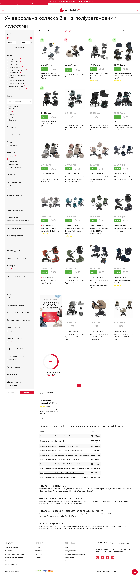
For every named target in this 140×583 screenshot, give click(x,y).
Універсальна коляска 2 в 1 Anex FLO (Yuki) (80, 501)
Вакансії (38, 561)
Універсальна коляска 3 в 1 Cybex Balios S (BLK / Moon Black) (99, 127)
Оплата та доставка (12, 547)
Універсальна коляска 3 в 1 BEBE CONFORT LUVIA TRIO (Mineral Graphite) (50, 123)
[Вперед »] (95, 385)
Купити (44, 69)
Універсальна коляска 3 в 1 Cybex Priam (123, 282)
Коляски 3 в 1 (13, 64)
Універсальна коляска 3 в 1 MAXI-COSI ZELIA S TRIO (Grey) (99, 76)
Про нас (38, 547)
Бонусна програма (72, 551)
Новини (38, 557)
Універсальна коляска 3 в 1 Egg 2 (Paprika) (50, 282)
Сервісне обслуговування (14, 554)
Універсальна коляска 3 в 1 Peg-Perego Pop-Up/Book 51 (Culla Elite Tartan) (123, 127)
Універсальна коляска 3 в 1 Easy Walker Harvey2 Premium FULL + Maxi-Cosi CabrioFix (99, 284)
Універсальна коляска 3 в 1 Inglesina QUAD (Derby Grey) (50, 230)
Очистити (11, 392)
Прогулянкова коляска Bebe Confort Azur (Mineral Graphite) (73, 491)
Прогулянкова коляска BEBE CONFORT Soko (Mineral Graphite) (84, 489)
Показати (27, 392)
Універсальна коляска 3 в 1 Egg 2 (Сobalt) (123, 230)
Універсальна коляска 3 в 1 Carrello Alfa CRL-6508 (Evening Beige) (99, 337)
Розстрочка (9, 551)
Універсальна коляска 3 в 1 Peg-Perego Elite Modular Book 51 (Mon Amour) (74, 179)
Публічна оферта (11, 561)
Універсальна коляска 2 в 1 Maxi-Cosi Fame (61, 516)
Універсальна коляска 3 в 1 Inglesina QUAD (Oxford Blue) (123, 178)
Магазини (38, 551)
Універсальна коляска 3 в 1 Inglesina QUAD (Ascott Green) (74, 231)
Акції (67, 547)
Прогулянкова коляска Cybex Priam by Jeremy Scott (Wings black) (87, 514)
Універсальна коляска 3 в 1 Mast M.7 (74, 76)
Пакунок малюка (11, 564)
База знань (69, 557)
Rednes (113, 571)
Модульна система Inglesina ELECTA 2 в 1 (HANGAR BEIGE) (123, 337)
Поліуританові (13, 159)
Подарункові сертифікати (75, 554)
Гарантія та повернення (14, 557)
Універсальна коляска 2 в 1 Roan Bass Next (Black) (112, 501)
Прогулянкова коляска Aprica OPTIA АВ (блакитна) (56, 529)
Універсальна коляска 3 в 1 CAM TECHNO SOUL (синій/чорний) (123, 76)
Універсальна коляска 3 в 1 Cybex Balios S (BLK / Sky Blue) (74, 127)
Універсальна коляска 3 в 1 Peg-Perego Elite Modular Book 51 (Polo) (50, 179)
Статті (67, 561)
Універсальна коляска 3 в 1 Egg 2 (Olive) (74, 282)
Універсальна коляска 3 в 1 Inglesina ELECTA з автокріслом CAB (99, 231)
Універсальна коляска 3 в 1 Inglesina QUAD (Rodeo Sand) (99, 179)
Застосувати (19, 48)
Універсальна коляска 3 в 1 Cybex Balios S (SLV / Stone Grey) (74, 337)
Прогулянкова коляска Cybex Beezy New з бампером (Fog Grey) (60, 503)
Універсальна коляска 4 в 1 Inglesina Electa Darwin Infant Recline (50, 76)
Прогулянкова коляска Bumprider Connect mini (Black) (113, 526)
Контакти (38, 554)
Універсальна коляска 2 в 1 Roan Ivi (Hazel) (88, 529)
